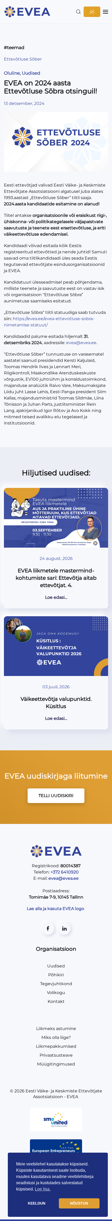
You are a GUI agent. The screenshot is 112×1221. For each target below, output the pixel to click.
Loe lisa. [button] (43, 1189)
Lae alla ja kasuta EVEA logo (56, 908)
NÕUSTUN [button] (79, 1203)
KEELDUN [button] (36, 1203)
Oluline (12, 73)
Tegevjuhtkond (56, 983)
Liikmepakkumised (56, 1046)
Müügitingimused (56, 1064)
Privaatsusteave (56, 1055)
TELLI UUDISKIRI (56, 795)
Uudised (31, 73)
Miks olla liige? (56, 1037)
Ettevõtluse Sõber (23, 59)
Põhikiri (56, 974)
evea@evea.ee (81, 342)
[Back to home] (28, 11)
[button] (78, 11)
